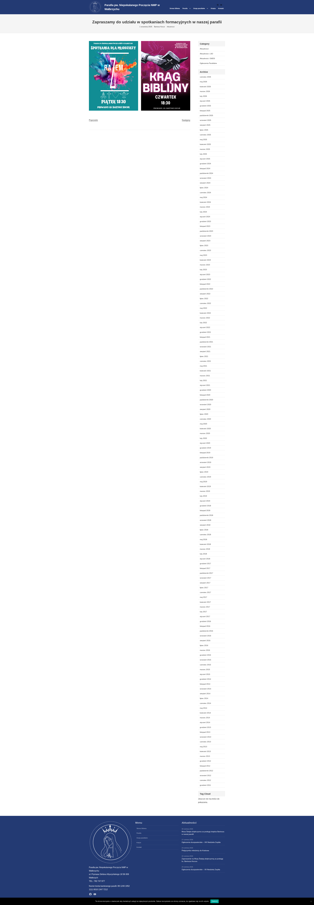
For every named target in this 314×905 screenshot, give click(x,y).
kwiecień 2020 (205, 429)
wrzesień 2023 (205, 236)
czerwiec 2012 (205, 780)
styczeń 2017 (205, 616)
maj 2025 (203, 139)
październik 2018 (206, 515)
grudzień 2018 (205, 506)
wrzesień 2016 (205, 636)
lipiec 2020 (204, 414)
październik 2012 (206, 771)
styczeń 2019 (205, 501)
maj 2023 (203, 255)
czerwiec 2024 (205, 193)
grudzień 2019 (205, 448)
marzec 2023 (205, 265)
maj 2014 (203, 708)
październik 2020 (206, 400)
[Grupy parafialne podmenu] (207, 8)
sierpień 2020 (205, 409)
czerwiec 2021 (205, 361)
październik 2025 (206, 115)
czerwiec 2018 (205, 535)
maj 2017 (203, 597)
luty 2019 (203, 496)
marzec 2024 (205, 207)
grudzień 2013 (205, 727)
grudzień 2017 (205, 563)
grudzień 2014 (205, 679)
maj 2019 (203, 482)
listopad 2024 (205, 168)
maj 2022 (203, 308)
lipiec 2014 (204, 698)
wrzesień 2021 (205, 347)
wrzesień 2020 (205, 404)
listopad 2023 (205, 226)
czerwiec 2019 (205, 477)
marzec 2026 (205, 91)
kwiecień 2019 (205, 486)
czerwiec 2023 (205, 250)
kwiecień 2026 (205, 87)
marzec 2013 (205, 756)
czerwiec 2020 (205, 419)
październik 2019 (206, 458)
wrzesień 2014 (205, 689)
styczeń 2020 (205, 443)
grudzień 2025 (205, 106)
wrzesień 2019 (205, 462)
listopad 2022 (205, 284)
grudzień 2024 (205, 164)
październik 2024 (206, 173)
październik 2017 (206, 573)
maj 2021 (203, 366)
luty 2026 (203, 96)
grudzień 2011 (205, 785)
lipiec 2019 (204, 472)
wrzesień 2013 (205, 737)
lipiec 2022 (204, 298)
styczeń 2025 (205, 159)
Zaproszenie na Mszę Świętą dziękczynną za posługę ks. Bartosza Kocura (202, 860)
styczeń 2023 (205, 274)
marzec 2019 (205, 491)
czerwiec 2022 (205, 303)
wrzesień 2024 (205, 178)
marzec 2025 (205, 149)
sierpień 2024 (205, 183)
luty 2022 (203, 323)
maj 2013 (203, 747)
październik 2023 (206, 231)
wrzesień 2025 (205, 120)
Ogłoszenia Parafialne (208, 63)
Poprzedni (93, 120)
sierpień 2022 (205, 294)
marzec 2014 (205, 718)
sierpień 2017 (205, 583)
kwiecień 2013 (205, 751)
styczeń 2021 (205, 385)
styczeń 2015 (205, 674)
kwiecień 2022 (205, 313)
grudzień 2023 (205, 221)
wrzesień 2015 (205, 660)
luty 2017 (203, 612)
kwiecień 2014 (205, 713)
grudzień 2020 (205, 390)
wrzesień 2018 (205, 520)
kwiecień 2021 (205, 371)
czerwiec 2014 (205, 703)
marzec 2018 (205, 549)
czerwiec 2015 (205, 665)
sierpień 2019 (205, 467)
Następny (186, 120)
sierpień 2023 (205, 241)
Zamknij (215, 901)
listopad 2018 (205, 510)
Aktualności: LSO (206, 54)
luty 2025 (203, 154)
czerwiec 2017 (205, 592)
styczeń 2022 (205, 327)
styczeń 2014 (205, 722)
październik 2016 (206, 631)
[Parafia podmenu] (190, 8)
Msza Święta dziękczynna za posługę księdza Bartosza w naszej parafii (203, 833)
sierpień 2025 (205, 125)
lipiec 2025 (204, 130)
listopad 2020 (205, 395)
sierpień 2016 (205, 640)
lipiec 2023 (204, 245)
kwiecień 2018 (205, 544)
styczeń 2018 (205, 559)
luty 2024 (203, 212)
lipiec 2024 (204, 188)
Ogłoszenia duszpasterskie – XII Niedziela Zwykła (201, 869)
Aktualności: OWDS (207, 58)
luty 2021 (203, 380)
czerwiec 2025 (205, 135)
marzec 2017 (205, 607)
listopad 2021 (205, 337)
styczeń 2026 (205, 101)
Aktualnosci (171, 27)
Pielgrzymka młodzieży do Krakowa (195, 850)
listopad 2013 (205, 732)
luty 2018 (203, 554)
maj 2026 (203, 82)
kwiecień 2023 (205, 260)
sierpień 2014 (205, 694)
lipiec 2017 (204, 588)
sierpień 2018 (205, 525)
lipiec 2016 (204, 645)
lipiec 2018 (204, 530)
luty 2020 (203, 438)
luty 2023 (203, 270)
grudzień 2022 (205, 279)
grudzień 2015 (205, 655)
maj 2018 (203, 539)
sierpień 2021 (205, 351)
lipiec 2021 (204, 356)
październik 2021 (206, 342)
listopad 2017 (205, 568)
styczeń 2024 (205, 217)
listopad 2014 (205, 684)
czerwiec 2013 (205, 742)
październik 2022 (206, 289)
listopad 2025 (205, 111)
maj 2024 (203, 197)
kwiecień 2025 (205, 144)
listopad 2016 (205, 626)
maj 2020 (203, 424)
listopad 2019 (205, 453)
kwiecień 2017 (205, 602)
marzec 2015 (205, 669)
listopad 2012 (205, 766)
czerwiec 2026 (205, 77)
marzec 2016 (205, 650)
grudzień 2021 (205, 332)
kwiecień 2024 (205, 202)
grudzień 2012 (205, 761)
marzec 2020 (205, 433)
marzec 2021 (205, 376)
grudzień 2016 (205, 621)
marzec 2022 (205, 318)
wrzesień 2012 (205, 775)
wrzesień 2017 (205, 578)
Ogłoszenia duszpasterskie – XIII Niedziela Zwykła (201, 842)
